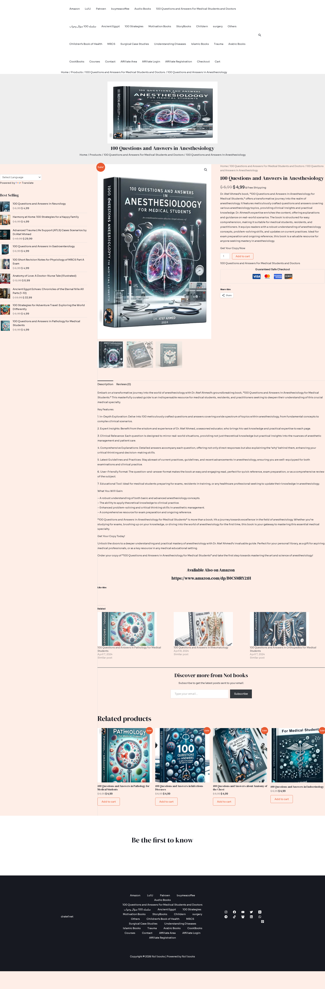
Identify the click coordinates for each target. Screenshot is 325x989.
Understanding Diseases (170, 44)
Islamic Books (200, 44)
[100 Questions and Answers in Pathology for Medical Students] (134, 629)
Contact (110, 61)
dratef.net (67, 916)
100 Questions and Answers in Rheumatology (201, 647)
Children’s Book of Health (85, 44)
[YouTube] (242, 912)
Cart (217, 61)
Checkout (203, 61)
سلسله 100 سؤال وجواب (82, 26)
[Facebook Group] (242, 916)
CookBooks (76, 61)
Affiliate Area (129, 61)
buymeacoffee (120, 8)
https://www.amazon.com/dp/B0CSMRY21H (211, 578)
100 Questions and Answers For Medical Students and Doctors (196, 8)
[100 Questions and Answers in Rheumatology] (210, 629)
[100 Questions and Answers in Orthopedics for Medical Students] (286, 629)
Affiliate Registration (178, 61)
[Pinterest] (262, 921)
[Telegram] (226, 916)
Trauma (218, 44)
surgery (218, 26)
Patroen (101, 8)
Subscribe (241, 694)
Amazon (74, 8)
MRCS (111, 44)
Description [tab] (105, 384)
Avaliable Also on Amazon (211, 570)
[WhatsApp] (259, 916)
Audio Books (142, 8)
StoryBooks (183, 26)
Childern (202, 26)
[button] (259, 35)
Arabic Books (236, 44)
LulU (88, 8)
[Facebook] (234, 912)
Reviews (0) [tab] (123, 384)
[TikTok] (234, 916)
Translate (28, 182)
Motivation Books (159, 26)
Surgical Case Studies (134, 44)
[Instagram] (226, 912)
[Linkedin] (251, 916)
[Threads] (259, 912)
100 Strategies (134, 26)
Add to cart (243, 256)
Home (224, 166)
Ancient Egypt (110, 26)
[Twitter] (251, 912)
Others (232, 26)
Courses (94, 61)
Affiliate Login (151, 61)
